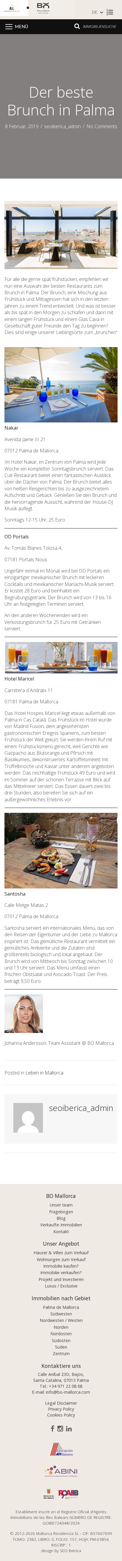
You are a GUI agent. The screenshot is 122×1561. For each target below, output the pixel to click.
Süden (61, 1347)
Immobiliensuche (99, 26)
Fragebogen (61, 1212)
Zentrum (61, 1353)
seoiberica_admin (62, 126)
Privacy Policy (61, 1409)
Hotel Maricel (19, 678)
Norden (61, 1327)
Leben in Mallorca (44, 1072)
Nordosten (61, 1333)
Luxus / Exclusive (61, 1286)
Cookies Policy (61, 1415)
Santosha (14, 894)
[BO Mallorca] (46, 9)
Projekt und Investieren (61, 1279)
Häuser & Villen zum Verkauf (61, 1252)
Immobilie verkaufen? (61, 1272)
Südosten (61, 1340)
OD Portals (16, 536)
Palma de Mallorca (61, 1307)
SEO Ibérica (70, 1550)
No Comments (101, 126)
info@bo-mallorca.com (68, 1392)
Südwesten (61, 1314)
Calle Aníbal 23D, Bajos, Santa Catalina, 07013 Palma (61, 1377)
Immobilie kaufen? (61, 1266)
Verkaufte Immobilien (61, 1225)
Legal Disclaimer (61, 1403)
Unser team (61, 1205)
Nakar (11, 428)
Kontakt (61, 1231)
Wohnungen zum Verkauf (61, 1259)
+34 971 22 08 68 (65, 1386)
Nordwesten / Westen (61, 1320)
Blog (61, 1218)
